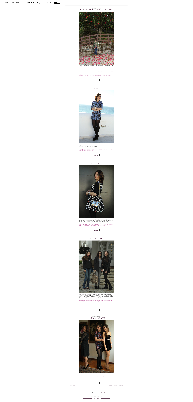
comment (110, 233)
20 (101, 392)
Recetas (18, 2)
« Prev (87, 392)
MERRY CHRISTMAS (96, 318)
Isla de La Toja (97, 238)
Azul (96, 88)
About (6, 2)
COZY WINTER (96, 163)
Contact (49, 2)
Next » (105, 392)
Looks (12, 2)
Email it (121, 233)
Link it (116, 233)
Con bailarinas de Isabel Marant (96, 9)
